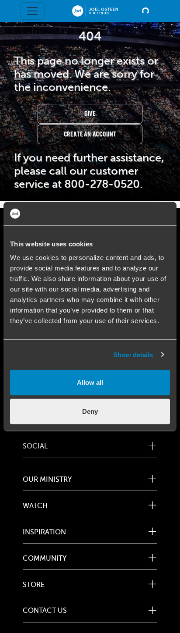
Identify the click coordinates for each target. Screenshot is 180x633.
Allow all (90, 382)
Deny (90, 411)
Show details (133, 354)
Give (90, 114)
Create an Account (90, 134)
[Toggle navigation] (32, 11)
